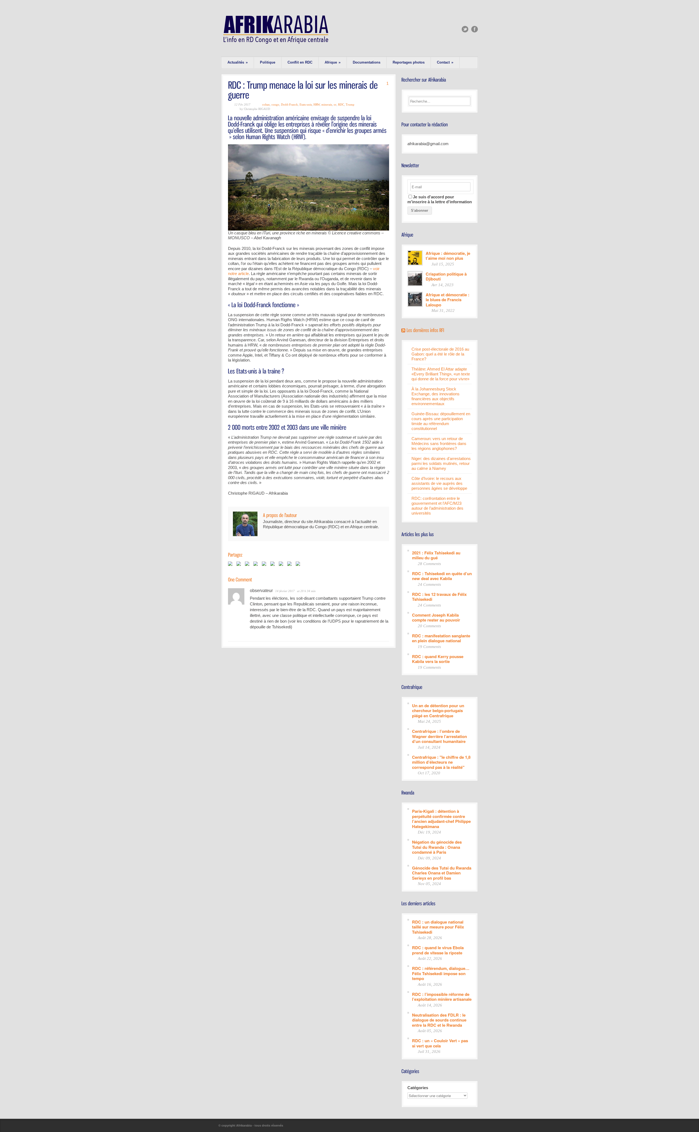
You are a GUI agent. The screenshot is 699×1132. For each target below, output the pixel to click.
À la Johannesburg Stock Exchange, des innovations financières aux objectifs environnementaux (435, 396)
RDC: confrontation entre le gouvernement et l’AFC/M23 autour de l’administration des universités (437, 505)
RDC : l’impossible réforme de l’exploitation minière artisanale (442, 996)
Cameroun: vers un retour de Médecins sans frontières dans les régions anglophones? (438, 443)
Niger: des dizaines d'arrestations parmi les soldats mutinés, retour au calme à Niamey (441, 463)
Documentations (366, 62)
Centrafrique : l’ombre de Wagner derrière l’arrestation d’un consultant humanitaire (439, 736)
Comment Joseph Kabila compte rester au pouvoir (436, 617)
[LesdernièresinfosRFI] (425, 330)
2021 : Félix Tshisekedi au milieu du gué (436, 555)
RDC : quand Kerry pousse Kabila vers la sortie (437, 658)
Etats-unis (306, 104)
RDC (341, 104)
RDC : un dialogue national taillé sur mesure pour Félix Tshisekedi (438, 927)
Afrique (332, 62)
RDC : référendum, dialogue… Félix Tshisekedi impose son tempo (440, 973)
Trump (350, 104)
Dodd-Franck (289, 104)
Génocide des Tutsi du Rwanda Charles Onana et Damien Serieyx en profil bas (441, 873)
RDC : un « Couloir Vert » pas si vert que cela (440, 1043)
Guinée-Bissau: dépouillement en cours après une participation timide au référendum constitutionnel (440, 421)
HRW (316, 104)
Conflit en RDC (300, 62)
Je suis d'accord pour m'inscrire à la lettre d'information (439, 199)
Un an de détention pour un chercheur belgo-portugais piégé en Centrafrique (438, 710)
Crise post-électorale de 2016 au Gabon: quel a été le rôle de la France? (440, 354)
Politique (267, 62)
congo (275, 104)
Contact (445, 62)
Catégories (417, 1087)
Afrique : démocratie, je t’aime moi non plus (448, 255)
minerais (326, 104)
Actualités (237, 62)
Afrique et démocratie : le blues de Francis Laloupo (447, 299)
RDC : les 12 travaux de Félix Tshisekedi (439, 596)
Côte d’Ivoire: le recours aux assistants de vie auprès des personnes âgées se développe (439, 483)
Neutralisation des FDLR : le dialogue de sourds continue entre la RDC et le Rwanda (439, 1020)
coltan (266, 104)
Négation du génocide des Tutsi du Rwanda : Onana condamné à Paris (437, 847)
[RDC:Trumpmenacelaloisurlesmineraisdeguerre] (304, 89)
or (335, 104)
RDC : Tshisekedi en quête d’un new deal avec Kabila (442, 576)
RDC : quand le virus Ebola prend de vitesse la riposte (438, 950)
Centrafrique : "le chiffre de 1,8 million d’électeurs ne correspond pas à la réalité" (441, 762)
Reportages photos (409, 62)
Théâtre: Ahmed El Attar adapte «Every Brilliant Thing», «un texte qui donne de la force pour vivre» (440, 374)
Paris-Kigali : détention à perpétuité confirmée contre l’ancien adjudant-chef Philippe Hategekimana (441, 818)
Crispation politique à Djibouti (446, 276)
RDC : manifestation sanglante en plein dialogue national (441, 638)
